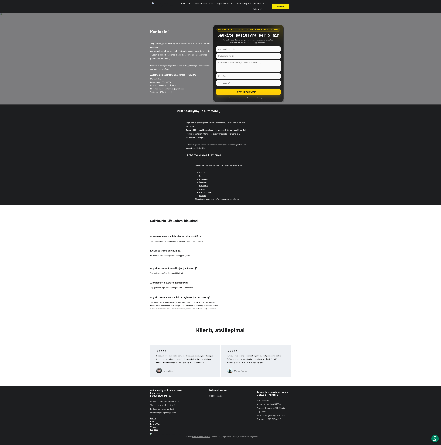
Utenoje (202, 196)
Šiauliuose (203, 183)
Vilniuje (202, 173)
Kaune (201, 176)
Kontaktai (185, 4)
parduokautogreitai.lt (161, 395)
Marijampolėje (205, 192)
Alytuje (202, 189)
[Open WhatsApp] (435, 438)
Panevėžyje (203, 186)
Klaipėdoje (203, 179)
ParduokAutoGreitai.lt (201, 437)
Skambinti (280, 6)
